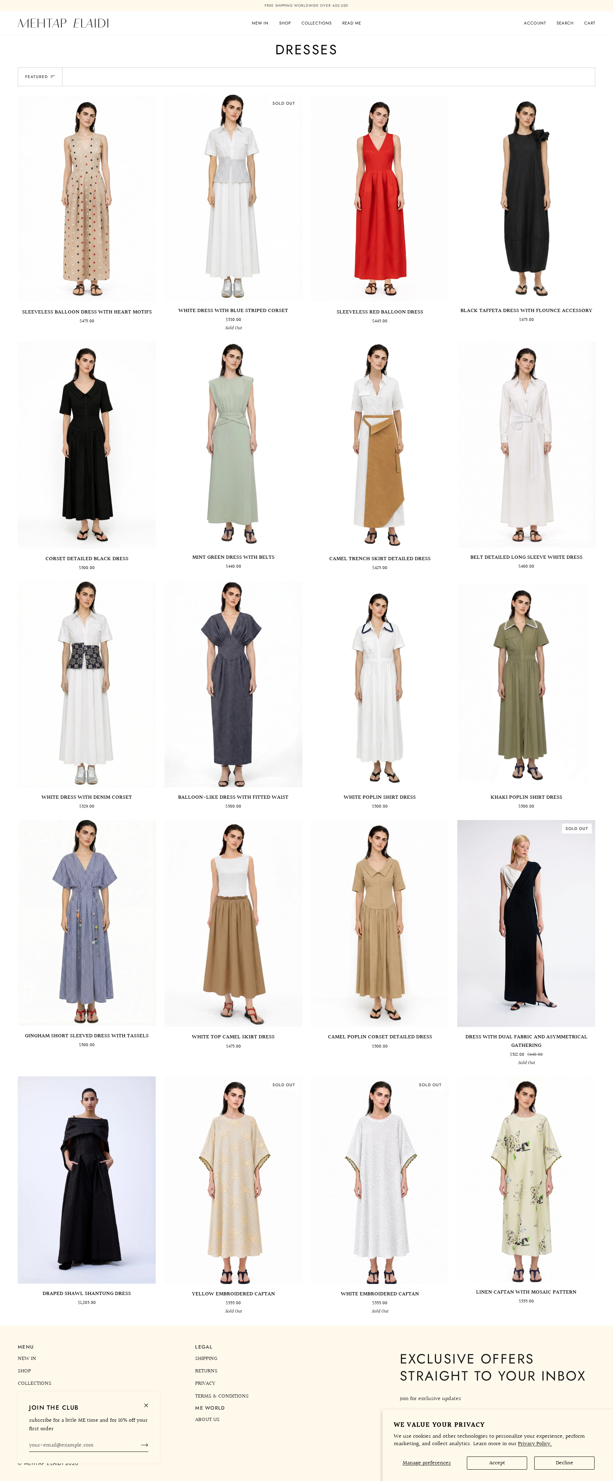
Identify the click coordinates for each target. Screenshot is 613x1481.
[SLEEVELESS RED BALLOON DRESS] (380, 192)
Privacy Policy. (535, 1443)
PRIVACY (205, 1383)
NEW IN (27, 1358)
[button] (285, 17)
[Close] (149, 1402)
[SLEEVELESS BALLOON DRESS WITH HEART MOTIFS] (87, 192)
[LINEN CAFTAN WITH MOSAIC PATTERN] (526, 1174)
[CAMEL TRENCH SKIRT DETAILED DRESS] (380, 439)
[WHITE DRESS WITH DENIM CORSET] (87, 679)
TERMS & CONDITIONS (222, 1396)
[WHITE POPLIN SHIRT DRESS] (380, 679)
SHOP (24, 1371)
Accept (497, 1463)
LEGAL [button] (203, 1346)
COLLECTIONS (34, 1383)
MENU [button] (26, 1346)
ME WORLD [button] (210, 1407)
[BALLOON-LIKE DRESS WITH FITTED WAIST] (233, 679)
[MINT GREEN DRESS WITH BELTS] (233, 439)
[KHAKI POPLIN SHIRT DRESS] (526, 679)
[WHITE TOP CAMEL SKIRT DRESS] (233, 918)
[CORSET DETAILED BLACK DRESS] (87, 439)
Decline (564, 1463)
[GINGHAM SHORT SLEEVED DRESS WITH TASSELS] (87, 917)
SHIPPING (206, 1358)
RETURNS (206, 1371)
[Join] (138, 1445)
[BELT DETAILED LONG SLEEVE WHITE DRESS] (526, 439)
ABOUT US (207, 1419)
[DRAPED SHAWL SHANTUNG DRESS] (87, 1174)
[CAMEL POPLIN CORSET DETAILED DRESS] (380, 918)
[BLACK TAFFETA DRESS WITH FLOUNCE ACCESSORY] (526, 192)
